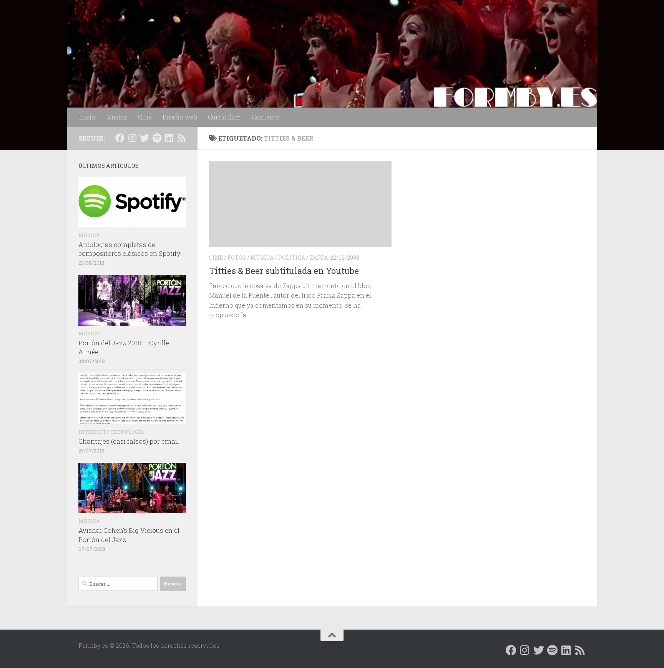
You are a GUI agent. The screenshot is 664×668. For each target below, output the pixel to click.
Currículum (224, 117)
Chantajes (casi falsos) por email (128, 441)
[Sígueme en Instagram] (132, 138)
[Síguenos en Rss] (181, 138)
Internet (92, 431)
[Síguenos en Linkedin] (169, 138)
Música (116, 117)
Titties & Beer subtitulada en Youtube (284, 270)
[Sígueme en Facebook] (119, 138)
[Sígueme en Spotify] (156, 138)
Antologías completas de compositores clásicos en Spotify (129, 249)
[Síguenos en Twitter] (144, 138)
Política (291, 257)
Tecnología (127, 431)
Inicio (86, 117)
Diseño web (180, 117)
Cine (145, 117)
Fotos (236, 257)
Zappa (319, 257)
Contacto (265, 117)
